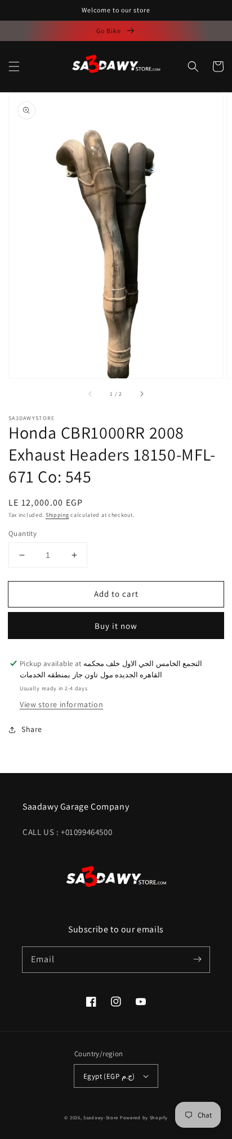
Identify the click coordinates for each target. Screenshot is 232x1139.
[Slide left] (90, 394)
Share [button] (31, 729)
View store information (61, 704)
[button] (14, 66)
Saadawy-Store (100, 1117)
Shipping (57, 515)
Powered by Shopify (144, 1117)
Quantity (22, 533)
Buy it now (116, 625)
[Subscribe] (197, 959)
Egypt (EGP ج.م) (109, 1076)
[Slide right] (141, 394)
